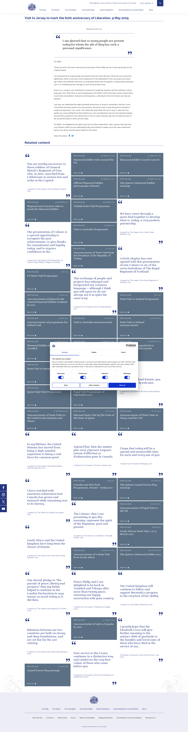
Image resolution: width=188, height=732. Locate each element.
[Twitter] (72, 135)
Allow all (122, 385)
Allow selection (94, 385)
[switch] (83, 377)
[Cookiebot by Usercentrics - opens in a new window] (127, 345)
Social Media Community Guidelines (129, 718)
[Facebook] (69, 135)
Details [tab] (94, 352)
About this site (37, 718)
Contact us (50, 718)
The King (42, 10)
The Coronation (70, 10)
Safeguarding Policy (106, 718)
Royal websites (145, 3)
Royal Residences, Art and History (131, 10)
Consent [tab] (65, 352)
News (151, 10)
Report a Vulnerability (87, 718)
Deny (66, 385)
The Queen (55, 10)
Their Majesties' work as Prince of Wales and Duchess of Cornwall (112, 3)
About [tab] (123, 352)
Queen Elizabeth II (106, 10)
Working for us (150, 718)
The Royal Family (88, 10)
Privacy (73, 718)
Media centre (62, 718)
